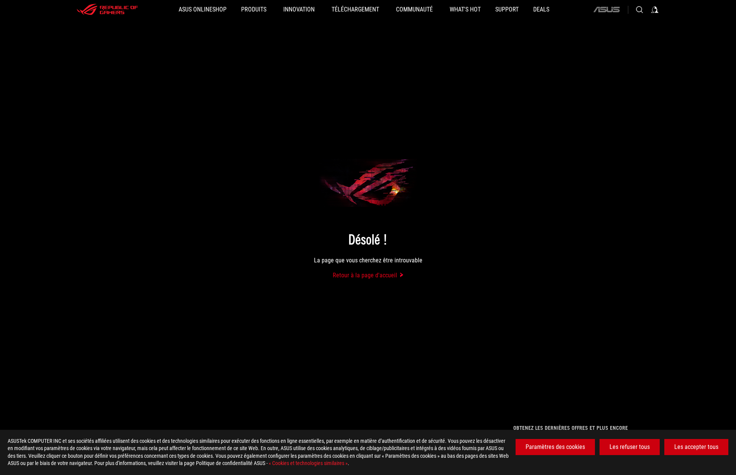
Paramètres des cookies (555, 446)
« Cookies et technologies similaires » (308, 463)
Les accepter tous (696, 446)
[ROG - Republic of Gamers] (107, 9)
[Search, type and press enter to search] (639, 10)
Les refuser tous (630, 446)
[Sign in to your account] (654, 9)
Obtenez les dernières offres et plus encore (570, 428)
